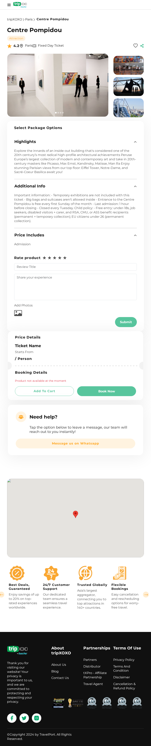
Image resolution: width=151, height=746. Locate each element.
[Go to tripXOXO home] (20, 4)
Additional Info (29, 186)
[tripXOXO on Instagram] (36, 718)
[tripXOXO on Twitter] (24, 718)
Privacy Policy (123, 660)
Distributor (91, 666)
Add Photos (23, 305)
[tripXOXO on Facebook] (12, 718)
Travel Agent (93, 684)
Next (146, 595)
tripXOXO (14, 19)
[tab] (75, 141)
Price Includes (29, 235)
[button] (75, 141)
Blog (55, 671)
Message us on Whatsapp (75, 443)
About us (58, 665)
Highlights (25, 141)
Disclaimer (121, 677)
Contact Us (60, 678)
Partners (90, 660)
